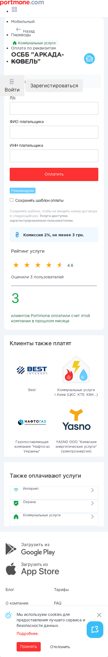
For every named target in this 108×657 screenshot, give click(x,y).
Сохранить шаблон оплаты (39, 200)
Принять (28, 646)
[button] (12, 85)
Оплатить (54, 174)
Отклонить (60, 646)
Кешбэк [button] (19, 61)
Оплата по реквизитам (33, 48)
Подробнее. (28, 633)
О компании (17, 603)
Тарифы (61, 589)
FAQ (57, 603)
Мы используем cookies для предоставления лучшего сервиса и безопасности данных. (51, 620)
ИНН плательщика (26, 145)
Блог (10, 589)
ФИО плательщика (27, 121)
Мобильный (23, 21)
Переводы (21, 35)
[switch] (11, 200)
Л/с (13, 97)
